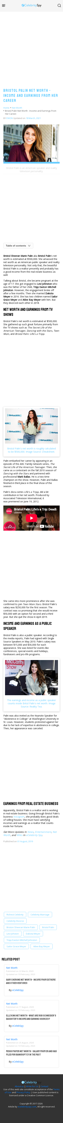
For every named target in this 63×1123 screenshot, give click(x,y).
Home (6, 107)
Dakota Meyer (33, 933)
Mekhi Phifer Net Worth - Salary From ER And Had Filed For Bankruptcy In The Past (31, 1053)
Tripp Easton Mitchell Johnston (22, 940)
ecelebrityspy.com (27, 1106)
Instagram (19, 816)
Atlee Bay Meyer (41, 946)
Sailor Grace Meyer (16, 946)
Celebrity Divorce (15, 920)
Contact (44, 1086)
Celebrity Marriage (40, 914)
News (30, 831)
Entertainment (43, 831)
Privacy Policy (23, 1092)
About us (19, 1086)
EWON (9, 118)
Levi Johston (13, 933)
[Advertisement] (31, 46)
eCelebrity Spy (34, 835)
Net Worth (17, 107)
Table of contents (16, 245)
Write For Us (32, 1086)
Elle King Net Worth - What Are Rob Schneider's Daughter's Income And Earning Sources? (31, 1017)
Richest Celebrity (15, 914)
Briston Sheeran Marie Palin (21, 927)
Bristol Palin (48, 927)
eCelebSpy (18, 990)
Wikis (20, 835)
